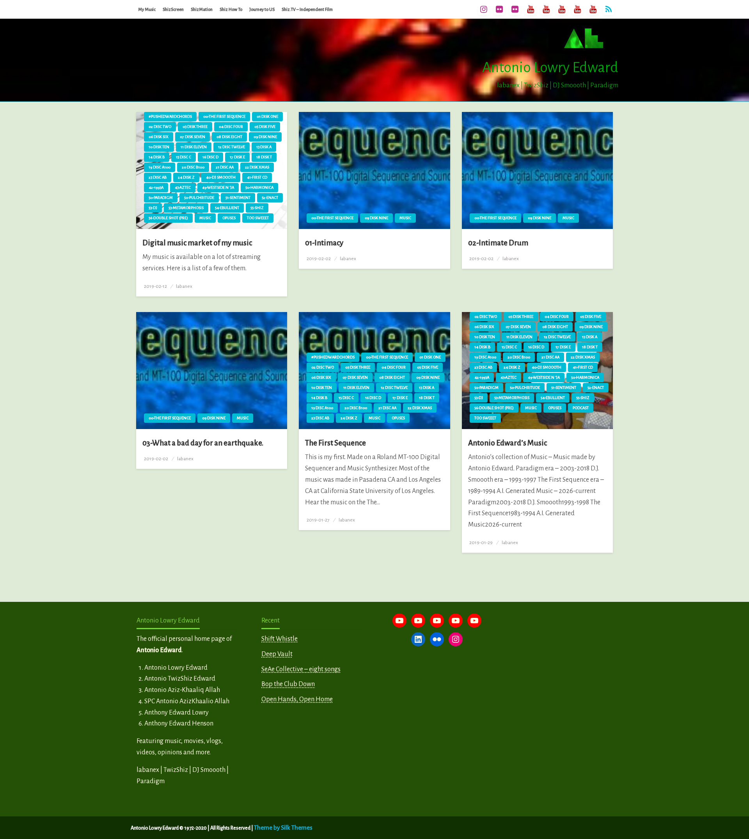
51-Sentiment (237, 197)
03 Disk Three (195, 126)
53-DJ (153, 208)
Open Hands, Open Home (297, 699)
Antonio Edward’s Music (507, 443)
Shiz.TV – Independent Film (307, 9)
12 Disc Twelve (231, 147)
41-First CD (257, 177)
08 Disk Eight (229, 137)
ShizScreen (173, 9)
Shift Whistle (279, 638)
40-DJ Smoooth (221, 177)
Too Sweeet (258, 218)
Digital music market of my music (197, 243)
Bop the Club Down (288, 684)
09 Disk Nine (265, 137)
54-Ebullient (227, 208)
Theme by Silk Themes (283, 827)
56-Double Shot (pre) (168, 218)
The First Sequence (335, 443)
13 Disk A (264, 147)
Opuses (229, 218)
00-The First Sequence (224, 116)
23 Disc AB (158, 177)
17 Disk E (237, 157)
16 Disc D (210, 157)
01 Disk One (267, 116)
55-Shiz (257, 208)
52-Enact (270, 197)
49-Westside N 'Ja (218, 187)
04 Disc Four (231, 126)
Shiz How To (231, 9)
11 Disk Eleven (194, 147)
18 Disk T (264, 157)
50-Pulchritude (199, 197)
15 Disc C (183, 157)
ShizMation (202, 9)
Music (205, 218)
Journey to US (262, 9)
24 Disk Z (186, 177)
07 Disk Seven (192, 137)
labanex (184, 286)
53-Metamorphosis (186, 208)
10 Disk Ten (159, 147)
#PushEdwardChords (170, 116)
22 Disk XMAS (257, 167)
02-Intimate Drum (498, 243)
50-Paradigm (161, 197)
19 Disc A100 (159, 167)
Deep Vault (277, 654)
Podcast (581, 408)
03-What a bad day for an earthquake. (202, 443)
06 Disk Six (159, 137)
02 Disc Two (160, 126)
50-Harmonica (259, 187)
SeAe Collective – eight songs (301, 669)
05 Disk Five (264, 126)
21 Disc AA (225, 167)
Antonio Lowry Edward (550, 67)
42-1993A (156, 187)
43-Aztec (183, 187)
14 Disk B (157, 157)
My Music (147, 9)
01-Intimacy (324, 243)
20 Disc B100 (193, 167)
